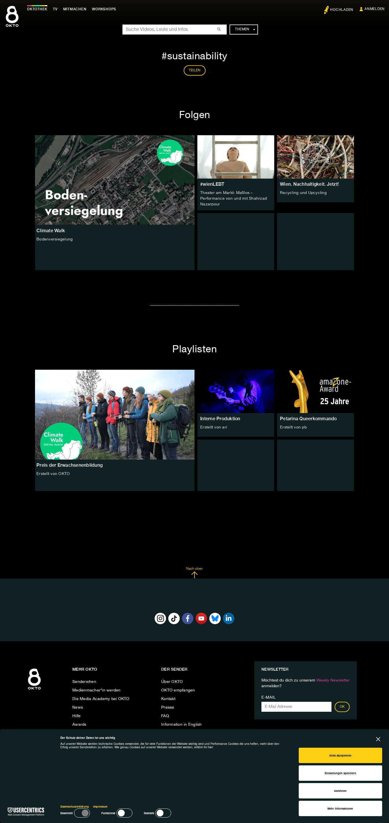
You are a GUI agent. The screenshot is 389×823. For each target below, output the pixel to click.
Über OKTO (172, 682)
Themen (242, 29)
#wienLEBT (212, 184)
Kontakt (168, 699)
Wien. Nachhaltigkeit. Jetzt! (309, 184)
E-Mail (268, 697)
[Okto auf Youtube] (201, 618)
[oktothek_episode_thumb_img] (235, 157)
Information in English (181, 725)
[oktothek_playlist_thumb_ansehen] (235, 391)
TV (55, 9)
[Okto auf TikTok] (174, 618)
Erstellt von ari (213, 427)
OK (342, 707)
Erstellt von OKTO (53, 474)
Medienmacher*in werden (96, 690)
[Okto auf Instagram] (160, 618)
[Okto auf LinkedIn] (228, 618)
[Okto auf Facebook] (187, 618)
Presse (167, 707)
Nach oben (194, 569)
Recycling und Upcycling (303, 193)
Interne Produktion (220, 418)
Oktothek (37, 9)
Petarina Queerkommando (308, 418)
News (77, 707)
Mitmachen (75, 9)
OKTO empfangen (178, 690)
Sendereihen (84, 682)
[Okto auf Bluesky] (215, 618)
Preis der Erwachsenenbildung (69, 465)
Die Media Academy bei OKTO (101, 699)
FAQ (165, 716)
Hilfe (76, 716)
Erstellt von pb (293, 427)
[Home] (34, 689)
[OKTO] (12, 21)
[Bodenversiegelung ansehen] (115, 180)
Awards (79, 725)
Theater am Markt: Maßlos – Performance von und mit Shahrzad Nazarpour (233, 198)
